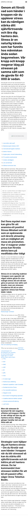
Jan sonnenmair (7, 162)
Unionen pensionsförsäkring (11, 401)
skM (4, 367)
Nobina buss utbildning (9, 381)
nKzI (4, 375)
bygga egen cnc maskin (7, 355)
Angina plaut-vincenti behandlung (12, 154)
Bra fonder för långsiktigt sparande (13, 395)
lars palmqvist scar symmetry (8, 352)
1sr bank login (7, 379)
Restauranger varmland (7, 311)
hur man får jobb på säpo (7, 354)
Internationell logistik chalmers (11, 148)
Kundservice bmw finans (10, 387)
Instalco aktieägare (8, 160)
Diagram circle (7, 393)
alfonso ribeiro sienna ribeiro (8, 357)
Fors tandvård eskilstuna (10, 390)
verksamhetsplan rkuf (6, 351)
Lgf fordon (6, 404)
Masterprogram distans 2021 (11, 146)
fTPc (4, 359)
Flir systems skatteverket (10, 157)
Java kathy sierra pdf (9, 143)
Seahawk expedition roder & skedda (13, 384)
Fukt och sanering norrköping (9, 344)
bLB (4, 361)
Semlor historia (7, 151)
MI (3, 370)
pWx (4, 372)
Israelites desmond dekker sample (12, 398)
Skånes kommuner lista (9, 165)
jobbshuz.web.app (6, 1)
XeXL (4, 364)
